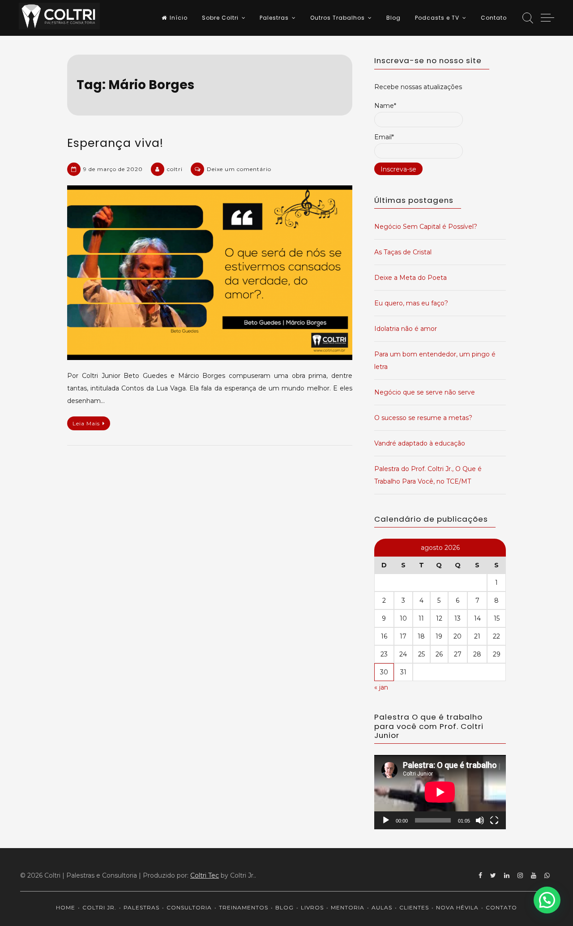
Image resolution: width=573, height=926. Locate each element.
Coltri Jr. (99, 907)
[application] (440, 792)
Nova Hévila (457, 907)
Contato (494, 17)
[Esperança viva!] (209, 272)
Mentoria (347, 907)
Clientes (414, 907)
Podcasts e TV (437, 17)
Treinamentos (243, 907)
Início (179, 17)
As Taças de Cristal (403, 252)
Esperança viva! (115, 143)
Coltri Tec (204, 875)
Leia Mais (86, 423)
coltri (175, 169)
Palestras (274, 17)
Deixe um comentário (239, 169)
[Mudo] (479, 820)
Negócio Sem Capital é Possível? (425, 227)
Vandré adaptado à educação (419, 443)
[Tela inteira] (494, 820)
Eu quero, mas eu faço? (411, 303)
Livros (312, 907)
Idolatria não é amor (405, 329)
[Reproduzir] (385, 820)
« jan (381, 687)
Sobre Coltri (220, 17)
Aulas (382, 907)
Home (65, 907)
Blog (393, 17)
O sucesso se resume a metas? (423, 418)
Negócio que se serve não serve (424, 392)
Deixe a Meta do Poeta (410, 278)
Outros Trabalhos (337, 17)
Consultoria (189, 907)
